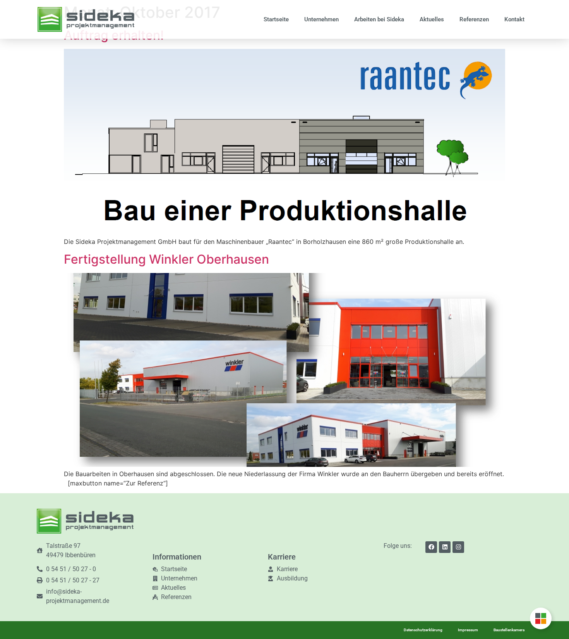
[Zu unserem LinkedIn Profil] (445, 547)
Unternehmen (321, 19)
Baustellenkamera (509, 630)
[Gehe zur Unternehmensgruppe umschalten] (541, 618)
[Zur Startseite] (86, 19)
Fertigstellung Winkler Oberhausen (166, 259)
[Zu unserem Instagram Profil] (458, 547)
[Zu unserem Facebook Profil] (431, 547)
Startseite (276, 19)
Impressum (468, 630)
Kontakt (514, 19)
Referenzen (474, 19)
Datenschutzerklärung (423, 630)
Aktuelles (432, 19)
